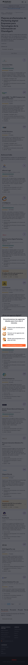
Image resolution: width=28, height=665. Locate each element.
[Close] (25, 318)
